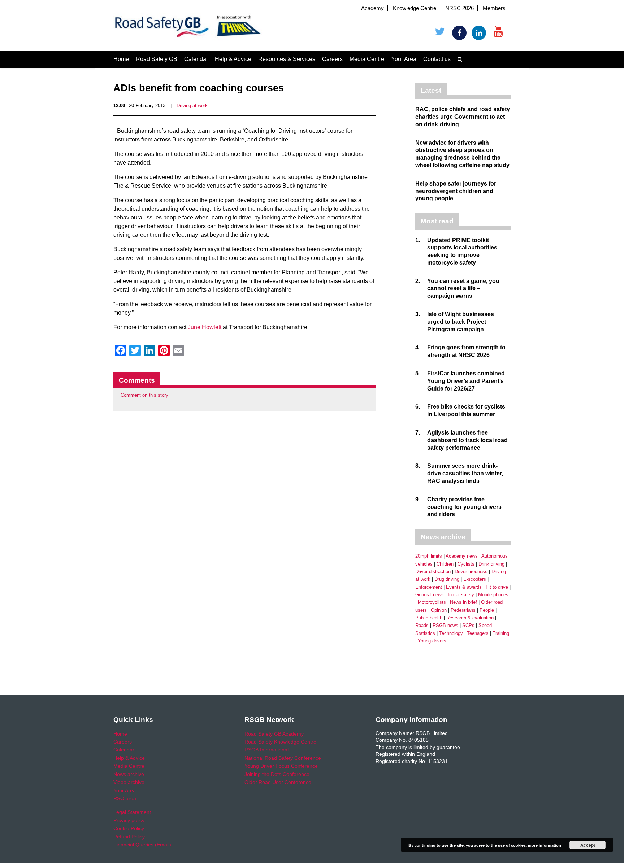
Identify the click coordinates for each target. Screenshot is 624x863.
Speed (485, 625)
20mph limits (428, 556)
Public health (428, 617)
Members (494, 8)
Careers (332, 59)
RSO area (124, 798)
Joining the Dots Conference (276, 774)
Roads (422, 625)
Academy (372, 8)
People (487, 610)
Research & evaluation (470, 617)
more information (544, 845)
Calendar (196, 59)
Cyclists (466, 564)
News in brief (463, 602)
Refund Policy (129, 837)
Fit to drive (497, 587)
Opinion (439, 610)
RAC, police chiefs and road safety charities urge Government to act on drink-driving (462, 116)
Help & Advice (233, 59)
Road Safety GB (156, 59)
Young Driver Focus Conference (281, 766)
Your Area (403, 59)
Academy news (462, 556)
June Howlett (204, 327)
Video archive (128, 782)
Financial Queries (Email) (142, 844)
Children (445, 564)
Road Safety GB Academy (274, 734)
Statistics (425, 633)
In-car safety (461, 594)
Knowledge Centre (414, 8)
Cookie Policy (128, 828)
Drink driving (491, 564)
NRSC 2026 (459, 8)
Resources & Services (286, 59)
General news (429, 594)
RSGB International (266, 750)
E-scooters (474, 579)
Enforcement (428, 587)
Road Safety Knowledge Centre (280, 742)
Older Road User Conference (277, 782)
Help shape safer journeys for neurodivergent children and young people (455, 191)
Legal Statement (132, 812)
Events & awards (464, 587)
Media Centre (367, 59)
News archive (128, 774)
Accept (587, 845)
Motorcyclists (432, 602)
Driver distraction (433, 571)
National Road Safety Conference (282, 758)
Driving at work (192, 105)
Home (121, 59)
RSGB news (445, 625)
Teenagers (478, 633)
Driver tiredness (471, 571)
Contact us (437, 59)
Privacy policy (128, 820)
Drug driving (446, 579)
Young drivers (432, 641)
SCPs (468, 625)
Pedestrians (463, 610)
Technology (451, 633)
